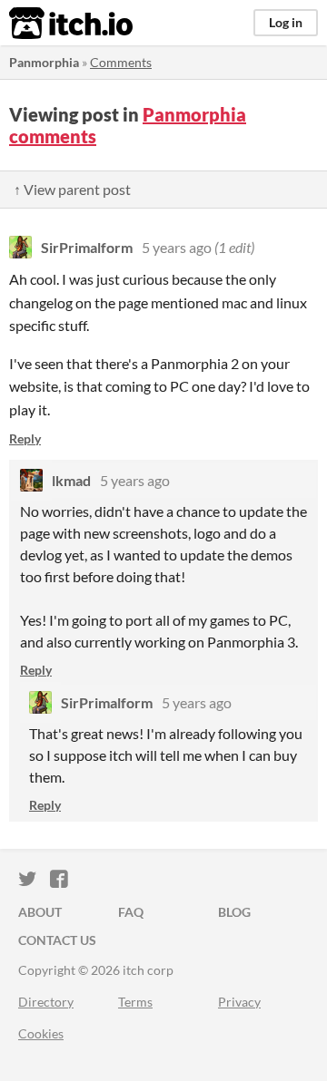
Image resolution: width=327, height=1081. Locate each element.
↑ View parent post (72, 189)
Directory (46, 1001)
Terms (135, 1001)
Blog (234, 912)
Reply (25, 438)
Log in (285, 22)
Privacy (239, 1001)
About (40, 912)
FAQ (131, 912)
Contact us (57, 940)
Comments (121, 62)
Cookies (41, 1033)
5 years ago (177, 247)
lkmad (71, 480)
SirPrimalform (87, 247)
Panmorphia (44, 62)
